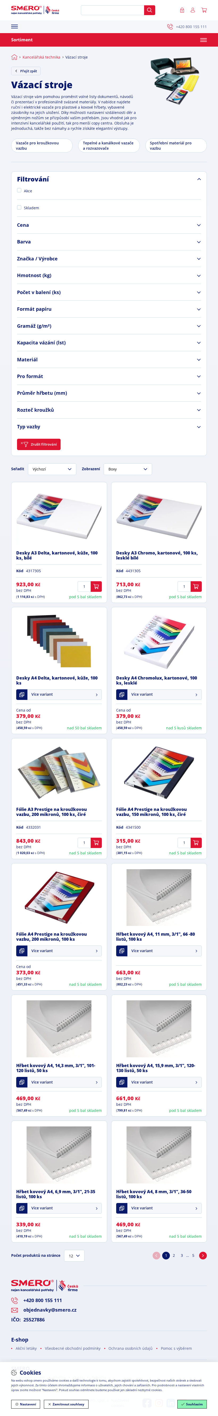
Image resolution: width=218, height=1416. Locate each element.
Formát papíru (34, 309)
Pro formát (30, 376)
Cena (23, 225)
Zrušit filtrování (44, 444)
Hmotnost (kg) (34, 275)
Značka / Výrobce (37, 258)
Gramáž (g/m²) (34, 326)
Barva (24, 242)
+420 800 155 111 (191, 26)
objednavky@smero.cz (50, 1310)
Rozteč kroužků (35, 410)
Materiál (27, 359)
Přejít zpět (28, 71)
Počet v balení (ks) (39, 292)
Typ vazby (28, 426)
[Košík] (204, 10)
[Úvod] (14, 57)
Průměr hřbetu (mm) (42, 393)
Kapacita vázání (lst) (41, 342)
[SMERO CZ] (35, 10)
